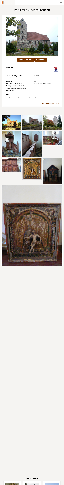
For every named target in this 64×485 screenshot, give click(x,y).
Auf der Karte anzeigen (25, 60)
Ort (7, 73)
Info (35, 81)
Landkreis (36, 73)
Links (7, 94)
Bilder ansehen (40, 60)
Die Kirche (9, 81)
